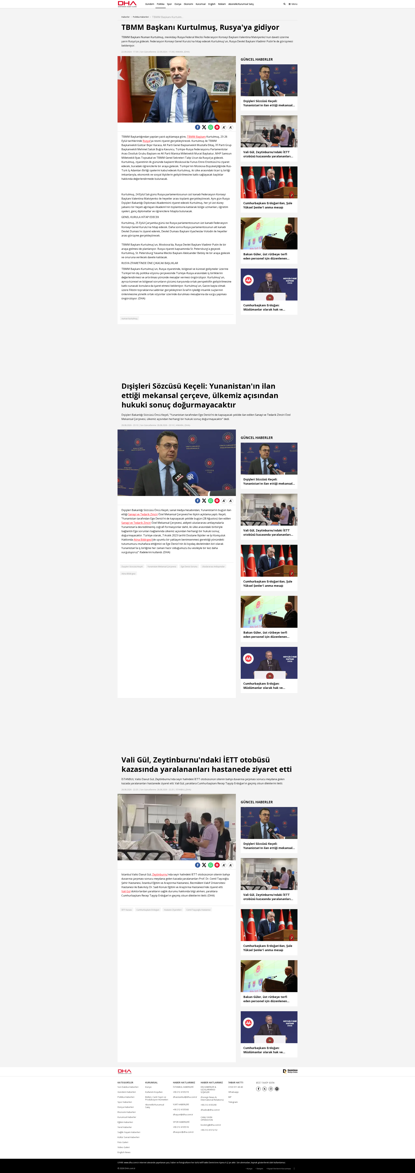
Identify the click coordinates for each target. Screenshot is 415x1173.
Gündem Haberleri (127, 1092)
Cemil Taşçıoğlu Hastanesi (198, 909)
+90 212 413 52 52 (209, 1130)
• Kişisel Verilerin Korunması (278, 1168)
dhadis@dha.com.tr (210, 1109)
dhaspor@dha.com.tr (183, 1132)
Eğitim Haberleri (125, 1122)
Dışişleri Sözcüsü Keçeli (132, 566)
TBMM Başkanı (130, 37)
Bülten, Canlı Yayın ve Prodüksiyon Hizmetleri (156, 1098)
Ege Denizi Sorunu (189, 566)
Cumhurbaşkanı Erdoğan (147, 909)
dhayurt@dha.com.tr (183, 1114)
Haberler (125, 17)
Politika (160, 4)
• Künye (249, 1168)
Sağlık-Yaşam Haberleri (129, 1132)
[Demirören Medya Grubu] (290, 1071)
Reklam (222, 4)
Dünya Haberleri (126, 1107)
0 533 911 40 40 (235, 1087)
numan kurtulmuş (129, 318)
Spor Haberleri (125, 1102)
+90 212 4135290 (208, 1104)
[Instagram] (270, 1089)
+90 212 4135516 (181, 1127)
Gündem (149, 4)
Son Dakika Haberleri (128, 1087)
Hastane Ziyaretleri (173, 909)
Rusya (181, 37)
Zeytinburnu (162, 779)
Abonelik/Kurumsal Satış (241, 4)
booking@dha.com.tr (211, 1125)
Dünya (177, 4)
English (211, 4)
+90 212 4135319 (181, 1092)
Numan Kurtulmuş (152, 37)
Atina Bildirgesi (143, 539)
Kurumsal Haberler (127, 1117)
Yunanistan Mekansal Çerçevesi (162, 566)
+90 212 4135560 (181, 1109)
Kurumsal (201, 4)
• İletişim (259, 1168)
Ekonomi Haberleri (127, 1112)
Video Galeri (124, 1147)
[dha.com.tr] (129, 1071)
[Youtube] (277, 1089)
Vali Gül (179, 783)
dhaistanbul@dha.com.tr (185, 1097)
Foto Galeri (123, 1142)
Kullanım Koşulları (154, 1092)
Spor (169, 4)
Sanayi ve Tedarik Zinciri (270, 415)
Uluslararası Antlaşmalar (213, 566)
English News (124, 1152)
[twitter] (264, 1089)
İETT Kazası (127, 909)
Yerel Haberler (125, 1127)
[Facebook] (258, 1089)
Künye (148, 1087)
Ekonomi (188, 4)
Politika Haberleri (141, 17)
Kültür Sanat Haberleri (128, 1137)
